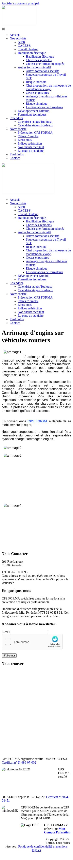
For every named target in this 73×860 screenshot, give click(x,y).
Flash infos (17, 154)
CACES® (24, 45)
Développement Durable (33, 111)
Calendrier (16, 118)
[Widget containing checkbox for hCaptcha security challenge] (32, 641)
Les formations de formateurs (44, 107)
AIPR (21, 42)
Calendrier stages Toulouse (35, 121)
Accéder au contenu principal (20, 3)
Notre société (18, 129)
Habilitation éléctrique (32, 53)
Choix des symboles (39, 60)
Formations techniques (32, 114)
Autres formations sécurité (34, 67)
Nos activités (18, 38)
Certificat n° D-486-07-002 (19, 762)
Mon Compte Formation (57, 830)
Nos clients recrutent (31, 147)
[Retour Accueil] (19, 24)
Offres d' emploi (28, 136)
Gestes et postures (37, 92)
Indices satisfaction (30, 143)
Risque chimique (36, 103)
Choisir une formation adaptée (45, 63)
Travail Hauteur (28, 49)
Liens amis (25, 140)
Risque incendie (36, 82)
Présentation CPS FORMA (35, 132)
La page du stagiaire (30, 150)
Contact (15, 158)
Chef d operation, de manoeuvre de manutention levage (48, 87)
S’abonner (9, 655)
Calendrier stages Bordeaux (35, 125)
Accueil (15, 34)
